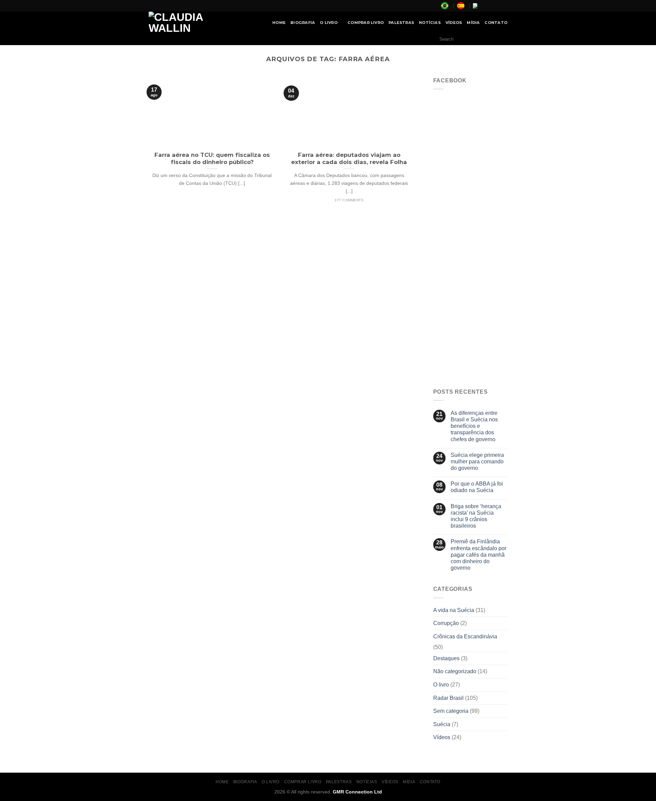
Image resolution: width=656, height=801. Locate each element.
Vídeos (454, 22)
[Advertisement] (470, 276)
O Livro (329, 22)
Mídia (473, 22)
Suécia (441, 724)
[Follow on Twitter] (497, 5)
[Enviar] (500, 39)
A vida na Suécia (453, 610)
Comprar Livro (365, 22)
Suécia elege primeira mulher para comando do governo (477, 461)
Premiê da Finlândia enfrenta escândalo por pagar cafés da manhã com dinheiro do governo (478, 555)
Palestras (401, 22)
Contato (495, 22)
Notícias (430, 22)
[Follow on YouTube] (504, 5)
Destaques (446, 658)
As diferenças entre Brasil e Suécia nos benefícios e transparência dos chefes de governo (474, 426)
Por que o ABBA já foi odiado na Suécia (477, 487)
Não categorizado (454, 671)
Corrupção (446, 623)
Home (279, 22)
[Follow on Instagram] (491, 5)
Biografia (302, 22)
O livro (441, 685)
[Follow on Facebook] (484, 5)
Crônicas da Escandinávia (465, 636)
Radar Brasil (448, 698)
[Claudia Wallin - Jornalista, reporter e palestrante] (193, 22)
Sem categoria (450, 711)
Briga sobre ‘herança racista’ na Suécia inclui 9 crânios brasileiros (476, 516)
